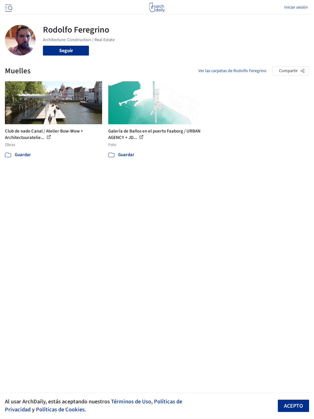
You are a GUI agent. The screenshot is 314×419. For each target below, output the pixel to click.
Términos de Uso (131, 402)
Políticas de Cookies (60, 409)
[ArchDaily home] (157, 7)
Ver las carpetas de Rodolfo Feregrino (232, 71)
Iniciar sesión (296, 7)
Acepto (293, 406)
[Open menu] (8, 7)
